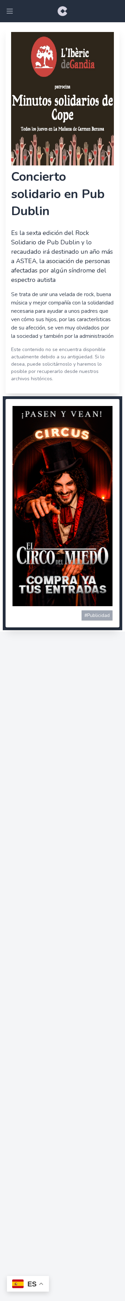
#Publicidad (97, 615)
